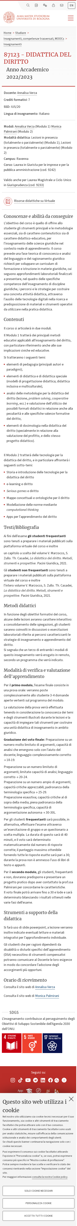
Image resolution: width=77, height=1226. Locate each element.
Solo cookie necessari (38, 1191)
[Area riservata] (54, 5)
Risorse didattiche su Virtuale (34, 201)
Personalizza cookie (39, 1203)
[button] (63, 18)
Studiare (20, 33)
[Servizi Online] (45, 5)
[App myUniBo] (29, 1090)
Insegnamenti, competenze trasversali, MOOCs (34, 39)
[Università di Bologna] (26, 17)
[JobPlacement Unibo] (47, 1089)
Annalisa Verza (27, 93)
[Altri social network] (64, 1080)
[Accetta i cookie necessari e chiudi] (71, 1099)
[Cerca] (28, 5)
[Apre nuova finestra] (13, 1080)
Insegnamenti (13, 44)
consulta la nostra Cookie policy (49, 1177)
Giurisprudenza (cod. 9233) (25, 185)
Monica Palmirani (47, 995)
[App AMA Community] (56, 1090)
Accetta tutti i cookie (38, 1216)
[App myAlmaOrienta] (38, 1090)
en (71, 5)
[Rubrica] (37, 5)
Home (7, 33)
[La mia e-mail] (62, 5)
